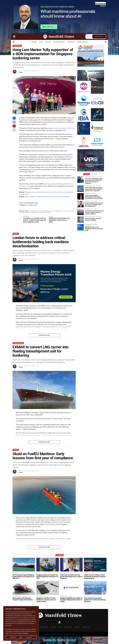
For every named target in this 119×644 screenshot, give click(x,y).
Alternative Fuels (59, 42)
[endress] (97, 148)
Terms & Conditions (23, 633)
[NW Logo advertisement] (83, 93)
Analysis (48, 42)
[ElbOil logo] (97, 107)
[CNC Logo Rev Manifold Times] (97, 93)
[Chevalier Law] (97, 120)
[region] (21, 623)
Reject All (13, 637)
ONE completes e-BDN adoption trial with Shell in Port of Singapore (47, 196)
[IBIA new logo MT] (83, 120)
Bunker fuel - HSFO (35, 211)
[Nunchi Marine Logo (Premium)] (90, 80)
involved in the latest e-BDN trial (63, 128)
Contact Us (85, 627)
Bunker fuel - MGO (48, 211)
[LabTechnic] (90, 171)
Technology (71, 42)
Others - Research (25, 212)
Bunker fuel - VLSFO (61, 211)
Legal (41, 42)
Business (34, 42)
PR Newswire (44, 627)
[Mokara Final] (83, 134)
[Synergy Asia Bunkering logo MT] (97, 134)
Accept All (29, 637)
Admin (21, 72)
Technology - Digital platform (41, 212)
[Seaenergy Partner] (83, 107)
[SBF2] (90, 66)
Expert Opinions (82, 42)
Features (71, 211)
